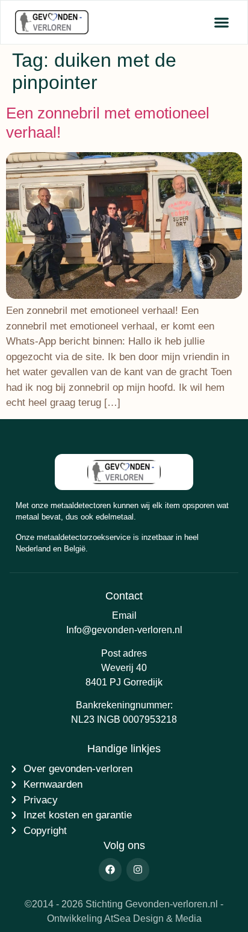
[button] (221, 22)
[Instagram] (137, 869)
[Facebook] (110, 869)
